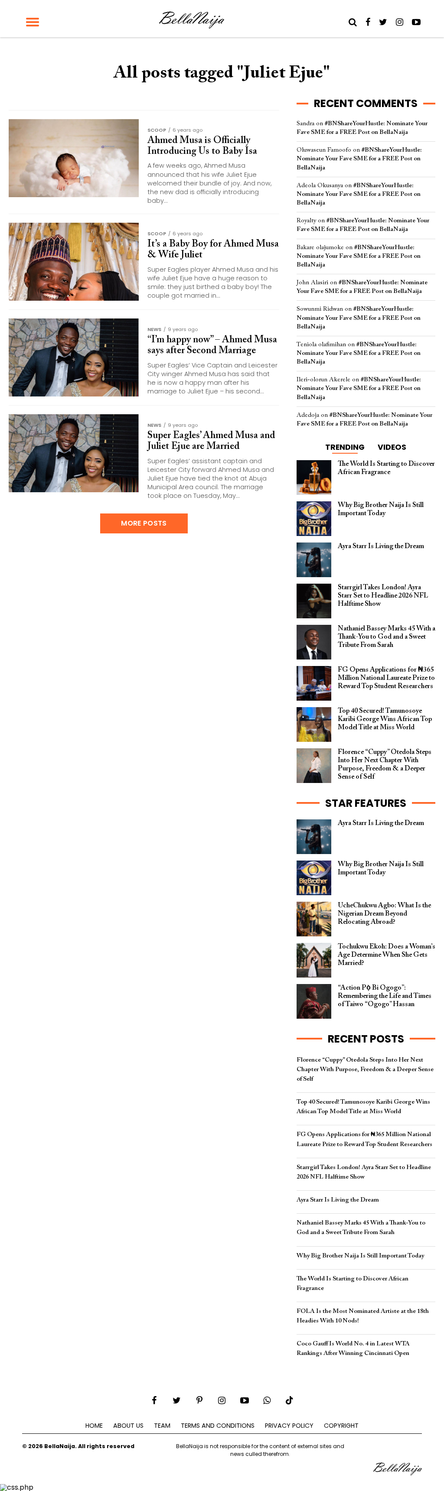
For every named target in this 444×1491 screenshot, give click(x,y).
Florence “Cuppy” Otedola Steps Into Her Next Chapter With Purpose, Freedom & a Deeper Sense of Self (365, 1069)
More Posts (143, 523)
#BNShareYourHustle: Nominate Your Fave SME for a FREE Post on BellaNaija (359, 159)
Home (94, 1425)
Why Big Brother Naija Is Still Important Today (360, 1256)
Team (162, 1425)
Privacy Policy (289, 1425)
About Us (128, 1425)
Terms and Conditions (218, 1425)
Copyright (341, 1425)
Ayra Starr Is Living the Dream (338, 1200)
